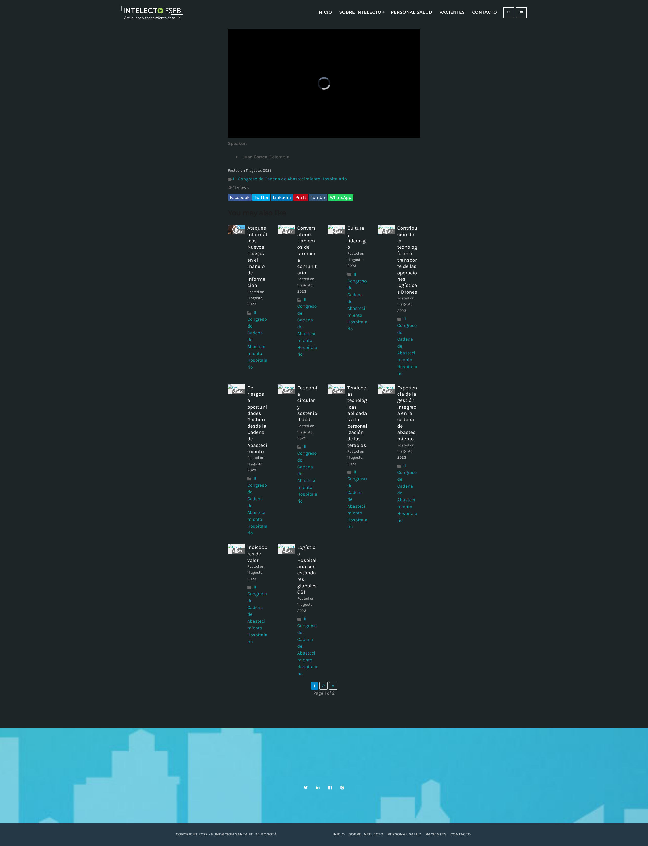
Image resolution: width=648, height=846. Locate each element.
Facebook (240, 197)
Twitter (261, 197)
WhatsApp (340, 197)
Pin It (300, 197)
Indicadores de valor (257, 553)
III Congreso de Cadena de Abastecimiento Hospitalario (290, 179)
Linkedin (282, 197)
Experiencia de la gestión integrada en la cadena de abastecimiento (407, 413)
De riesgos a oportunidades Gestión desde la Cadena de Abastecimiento (257, 419)
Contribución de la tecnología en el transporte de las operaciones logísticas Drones (407, 260)
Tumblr (318, 197)
